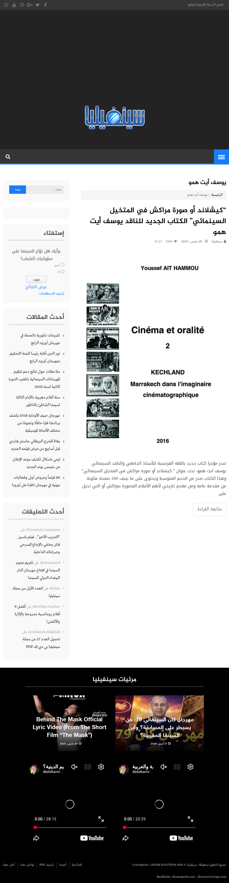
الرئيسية (217, 195)
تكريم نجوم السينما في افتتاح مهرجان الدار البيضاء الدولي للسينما (38, 570)
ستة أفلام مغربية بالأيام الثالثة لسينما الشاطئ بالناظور (38, 401)
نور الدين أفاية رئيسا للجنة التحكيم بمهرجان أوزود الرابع (35, 357)
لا (59, 272)
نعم (57, 265)
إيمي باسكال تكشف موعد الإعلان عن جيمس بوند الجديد (36, 463)
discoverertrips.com (212, 877)
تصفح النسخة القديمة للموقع (205, 5)
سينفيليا (217, 241)
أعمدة (62, 865)
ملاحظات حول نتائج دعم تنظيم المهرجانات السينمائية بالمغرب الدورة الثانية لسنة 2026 (34, 379)
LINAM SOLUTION (163, 865)
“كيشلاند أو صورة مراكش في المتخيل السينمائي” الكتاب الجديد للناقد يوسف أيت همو (158, 221)
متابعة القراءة (209, 509)
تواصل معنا (27, 865)
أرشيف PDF (46, 865)
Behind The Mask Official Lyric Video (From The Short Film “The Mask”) (69, 728)
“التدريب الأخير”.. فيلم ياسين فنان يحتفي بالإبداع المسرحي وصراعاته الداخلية (39, 544)
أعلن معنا (9, 865)
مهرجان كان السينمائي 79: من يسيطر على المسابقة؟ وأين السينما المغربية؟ (160, 728)
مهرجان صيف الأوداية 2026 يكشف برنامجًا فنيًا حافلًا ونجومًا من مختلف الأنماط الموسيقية (34, 423)
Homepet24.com (183, 877)
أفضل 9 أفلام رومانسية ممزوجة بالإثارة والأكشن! (37, 614)
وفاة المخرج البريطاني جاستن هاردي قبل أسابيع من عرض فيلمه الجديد (34, 445)
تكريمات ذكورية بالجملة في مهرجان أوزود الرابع (40, 339)
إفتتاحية (77, 865)
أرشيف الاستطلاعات (51, 294)
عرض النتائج (36, 287)
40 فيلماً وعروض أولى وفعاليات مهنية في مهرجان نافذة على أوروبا (36, 481)
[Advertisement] (114, 59)
